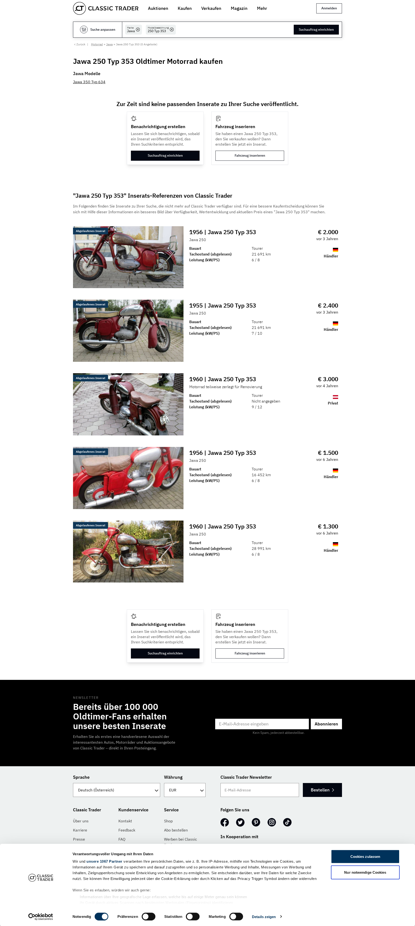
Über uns (81, 821)
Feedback (126, 830)
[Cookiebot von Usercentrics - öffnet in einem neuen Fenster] (41, 916)
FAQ (121, 839)
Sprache (81, 777)
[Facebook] (224, 822)
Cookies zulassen (365, 857)
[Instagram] (272, 822)
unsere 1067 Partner (104, 861)
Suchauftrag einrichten (316, 29)
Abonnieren (326, 724)
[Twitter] (240, 822)
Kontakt (125, 821)
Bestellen (320, 790)
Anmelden (329, 8)
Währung (173, 777)
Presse (79, 839)
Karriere (80, 830)
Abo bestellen (176, 830)
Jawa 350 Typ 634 (89, 81)
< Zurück (79, 44)
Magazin (239, 8)
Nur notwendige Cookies (365, 872)
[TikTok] (287, 822)
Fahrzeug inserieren (250, 155)
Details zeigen (264, 916)
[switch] (148, 916)
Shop (168, 821)
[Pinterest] (256, 822)
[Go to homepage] (105, 8)
